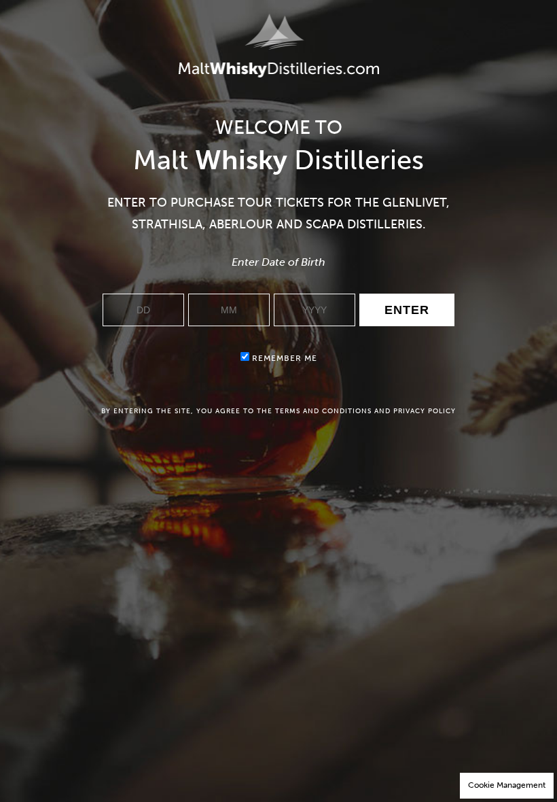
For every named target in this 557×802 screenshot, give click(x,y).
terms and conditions (323, 411)
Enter (406, 310)
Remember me (283, 358)
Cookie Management (506, 785)
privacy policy (424, 411)
